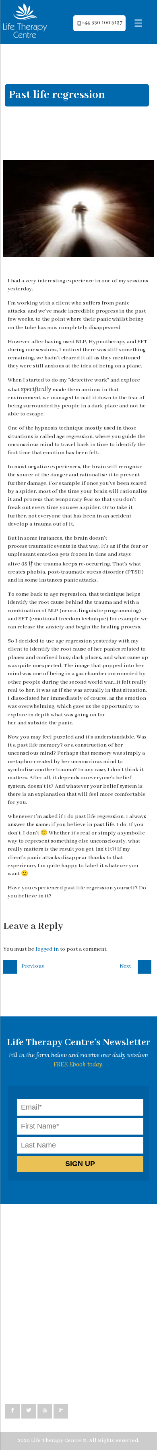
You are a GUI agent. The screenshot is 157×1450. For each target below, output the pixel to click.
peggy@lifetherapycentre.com (51, 1375)
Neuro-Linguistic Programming (51, 1237)
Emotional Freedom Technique (51, 1286)
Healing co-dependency (42, 1269)
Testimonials (29, 1294)
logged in (47, 949)
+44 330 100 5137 (102, 23)
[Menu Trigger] (138, 23)
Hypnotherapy (31, 1245)
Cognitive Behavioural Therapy (52, 1229)
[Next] (146, 966)
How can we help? (35, 1221)
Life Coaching (29, 1253)
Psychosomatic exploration (46, 1278)
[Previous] (11, 966)
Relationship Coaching (41, 1261)
